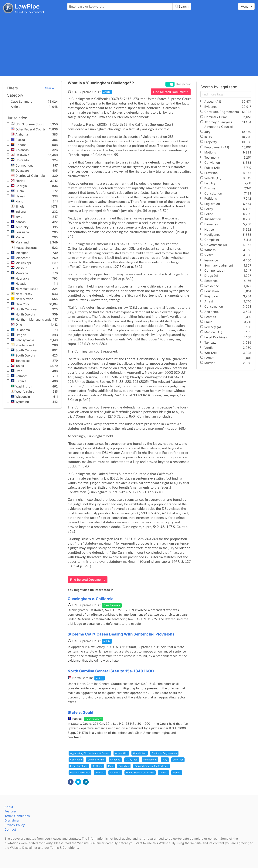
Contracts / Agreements (164, 753)
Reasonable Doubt (80, 772)
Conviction (76, 759)
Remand (100, 772)
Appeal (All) (121, 753)
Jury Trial (178, 759)
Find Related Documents (170, 92)
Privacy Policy (15, 825)
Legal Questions (78, 766)
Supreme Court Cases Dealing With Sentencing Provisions (121, 634)
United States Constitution (140, 772)
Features (11, 811)
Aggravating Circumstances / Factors (89, 753)
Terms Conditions (17, 816)
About (9, 807)
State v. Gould (80, 712)
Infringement (150, 759)
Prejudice (124, 766)
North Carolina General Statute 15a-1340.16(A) (111, 671)
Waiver (176, 772)
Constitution (139, 753)
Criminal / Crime (96, 759)
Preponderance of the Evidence (151, 766)
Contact (10, 829)
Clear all (49, 88)
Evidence (115, 759)
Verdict (163, 772)
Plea (110, 766)
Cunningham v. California (91, 599)
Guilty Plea (131, 759)
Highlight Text (183, 84)
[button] (71, 782)
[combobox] (129, 6)
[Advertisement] (129, 44)
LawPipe (27, 6)
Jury (164, 759)
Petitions (97, 766)
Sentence (115, 772)
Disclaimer (12, 820)
